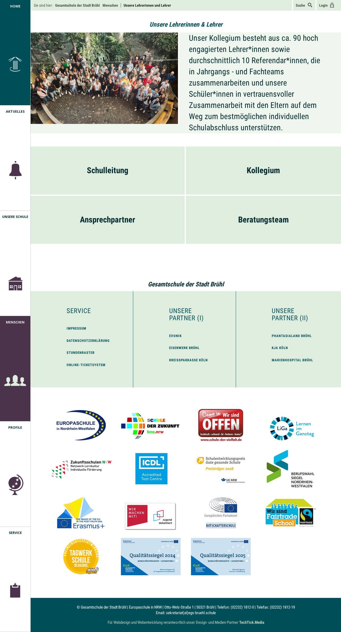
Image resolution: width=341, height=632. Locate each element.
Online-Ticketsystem (86, 365)
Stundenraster (81, 353)
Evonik (175, 336)
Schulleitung (107, 170)
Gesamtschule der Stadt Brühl (186, 284)
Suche (301, 5)
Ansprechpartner (107, 220)
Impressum (76, 328)
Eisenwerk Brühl (184, 348)
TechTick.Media (251, 622)
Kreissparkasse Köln (188, 360)
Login (324, 5)
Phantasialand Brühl (292, 336)
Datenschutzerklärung (88, 341)
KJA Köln (280, 348)
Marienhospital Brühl (292, 360)
